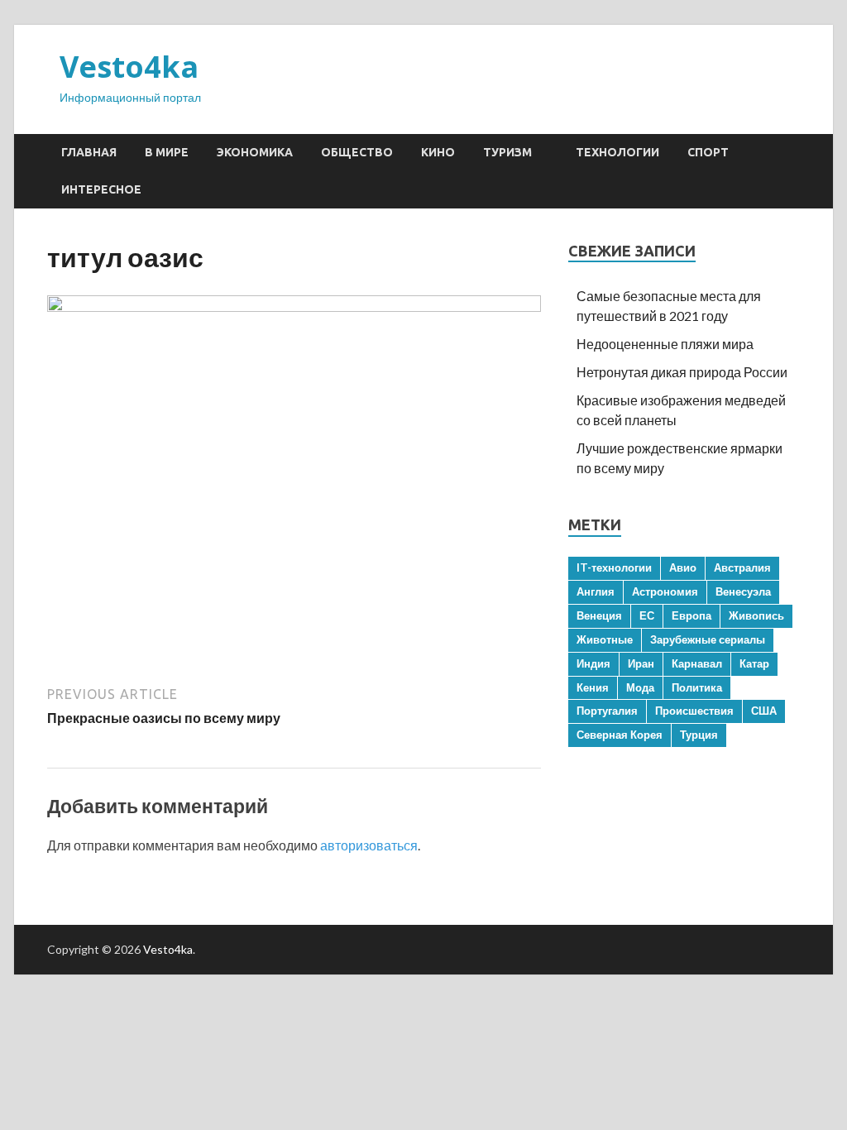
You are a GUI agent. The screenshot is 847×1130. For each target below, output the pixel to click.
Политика (697, 687)
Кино (438, 152)
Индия (593, 663)
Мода (640, 687)
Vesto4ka (129, 66)
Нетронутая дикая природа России (682, 372)
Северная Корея (620, 734)
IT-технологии (614, 567)
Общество (357, 152)
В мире (167, 152)
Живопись (756, 615)
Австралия (742, 567)
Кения (593, 687)
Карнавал (697, 663)
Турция (699, 734)
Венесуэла (743, 591)
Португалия (607, 710)
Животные (605, 639)
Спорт (708, 152)
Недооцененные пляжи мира (665, 344)
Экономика (255, 152)
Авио (682, 567)
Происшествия (694, 710)
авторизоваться (369, 845)
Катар (754, 663)
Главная (89, 152)
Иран (641, 663)
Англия (596, 591)
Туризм (507, 152)
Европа (691, 615)
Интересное (101, 189)
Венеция (599, 615)
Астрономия (665, 591)
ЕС (646, 615)
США (764, 710)
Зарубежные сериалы (707, 639)
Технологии (617, 152)
